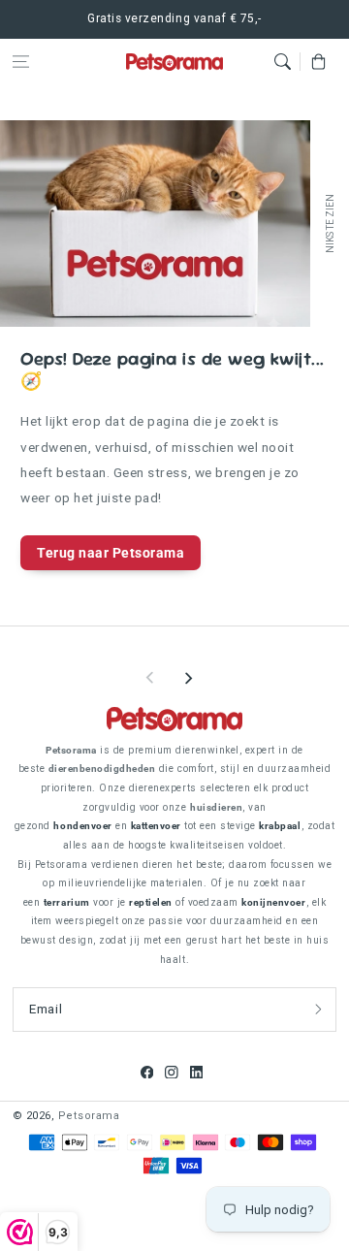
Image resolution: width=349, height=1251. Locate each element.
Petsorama (89, 1115)
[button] (21, 62)
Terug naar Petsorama (110, 553)
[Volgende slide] (188, 677)
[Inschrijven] (318, 1009)
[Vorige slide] (150, 677)
